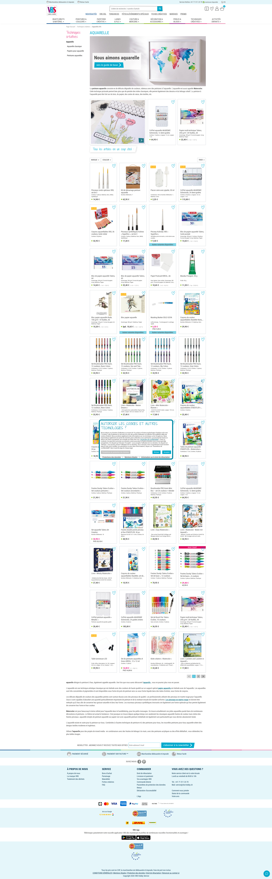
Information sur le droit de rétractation (155, 457)
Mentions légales (131, 457)
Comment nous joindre (180, 790)
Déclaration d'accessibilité (146, 790)
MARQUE (94, 160)
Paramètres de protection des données (151, 785)
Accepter (167, 452)
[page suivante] (203, 676)
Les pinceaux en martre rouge (177, 700)
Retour (139, 788)
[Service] (206, 8)
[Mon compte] (217, 8)
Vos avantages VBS (144, 779)
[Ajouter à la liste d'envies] (173, 102)
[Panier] (222, 8)
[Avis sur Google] (107, 813)
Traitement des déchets (75, 779)
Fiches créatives (159, 14)
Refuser (156, 452)
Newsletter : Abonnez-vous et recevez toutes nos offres (102, 745)
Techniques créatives (83, 27)
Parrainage (106, 776)
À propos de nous (73, 773)
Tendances (114, 14)
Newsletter (106, 779)
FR (224, 2)
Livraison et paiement (145, 776)
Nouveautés (91, 14)
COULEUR (106, 160)
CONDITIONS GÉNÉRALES (102, 873)
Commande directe (144, 782)
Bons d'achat (107, 773)
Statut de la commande (180, 793)
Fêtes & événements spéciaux (135, 14)
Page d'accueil (70, 27)
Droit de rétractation (144, 773)
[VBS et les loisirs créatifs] (52, 10)
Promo (183, 14)
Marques (174, 14)
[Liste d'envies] (211, 8)
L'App (139, 796)
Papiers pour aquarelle (75, 51)
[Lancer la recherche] (160, 8)
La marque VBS (73, 776)
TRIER (201, 160)
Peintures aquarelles (74, 55)
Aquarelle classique (74, 46)
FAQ (103, 785)
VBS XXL (102, 14)
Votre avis (175, 796)
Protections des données (111, 457)
